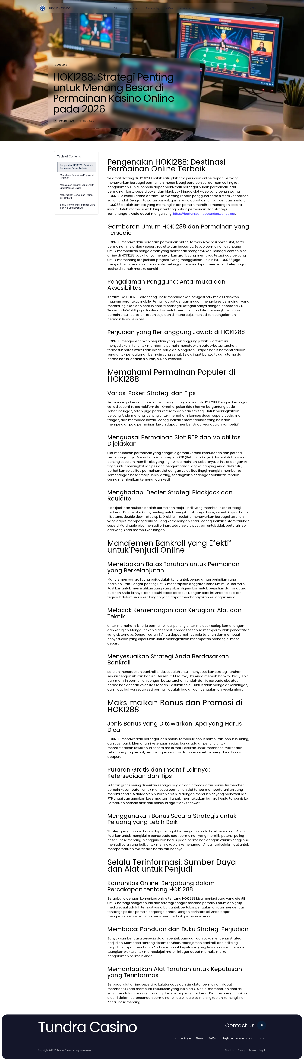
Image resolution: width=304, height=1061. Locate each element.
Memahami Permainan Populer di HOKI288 (77, 176)
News (200, 1038)
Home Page (183, 1038)
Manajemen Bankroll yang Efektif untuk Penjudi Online (77, 186)
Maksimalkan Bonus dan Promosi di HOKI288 (77, 196)
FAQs (212, 1038)
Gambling (61, 65)
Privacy (242, 1050)
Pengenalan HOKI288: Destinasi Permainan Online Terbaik (76, 166)
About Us (229, 1050)
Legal (262, 1050)
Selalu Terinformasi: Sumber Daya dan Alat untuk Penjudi (77, 206)
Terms (252, 1050)
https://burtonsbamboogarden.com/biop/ (204, 214)
